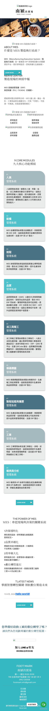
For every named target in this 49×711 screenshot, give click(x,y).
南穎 (24, 10)
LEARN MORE (9, 73)
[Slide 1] (24, 34)
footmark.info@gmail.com (24, 682)
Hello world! (22, 593)
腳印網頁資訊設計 (12, 706)
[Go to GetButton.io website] (43, 708)
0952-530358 (24, 679)
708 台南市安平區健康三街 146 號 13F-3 (24, 677)
